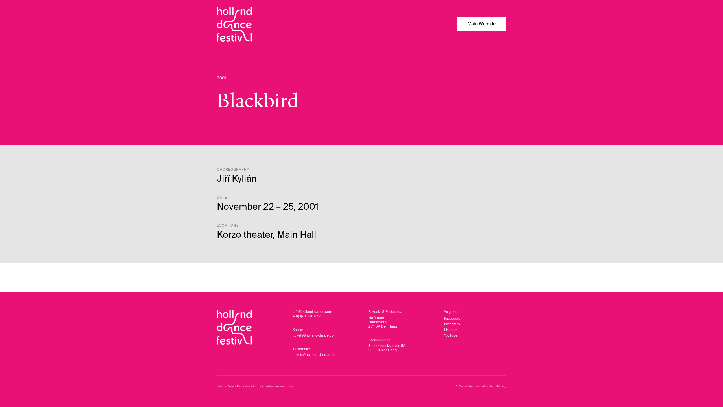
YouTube (450, 335)
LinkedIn (450, 330)
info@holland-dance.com (312, 312)
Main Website (481, 24)
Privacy (501, 386)
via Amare (376, 317)
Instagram (452, 324)
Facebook (452, 319)
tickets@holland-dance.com (315, 335)
